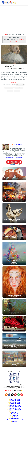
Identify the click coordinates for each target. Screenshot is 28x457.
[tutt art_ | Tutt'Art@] (15, 395)
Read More (14, 82)
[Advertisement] (14, 19)
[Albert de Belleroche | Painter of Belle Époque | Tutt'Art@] (9, 4)
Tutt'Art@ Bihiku (18, 145)
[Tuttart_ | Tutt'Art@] (12, 395)
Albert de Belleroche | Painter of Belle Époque (14, 67)
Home (5, 34)
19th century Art (20, 84)
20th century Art (9, 88)
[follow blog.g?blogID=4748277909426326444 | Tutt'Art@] (6, 395)
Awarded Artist (18, 88)
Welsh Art (17, 91)
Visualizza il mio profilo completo (14, 157)
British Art (10, 91)
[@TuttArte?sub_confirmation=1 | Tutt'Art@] (14, 164)
